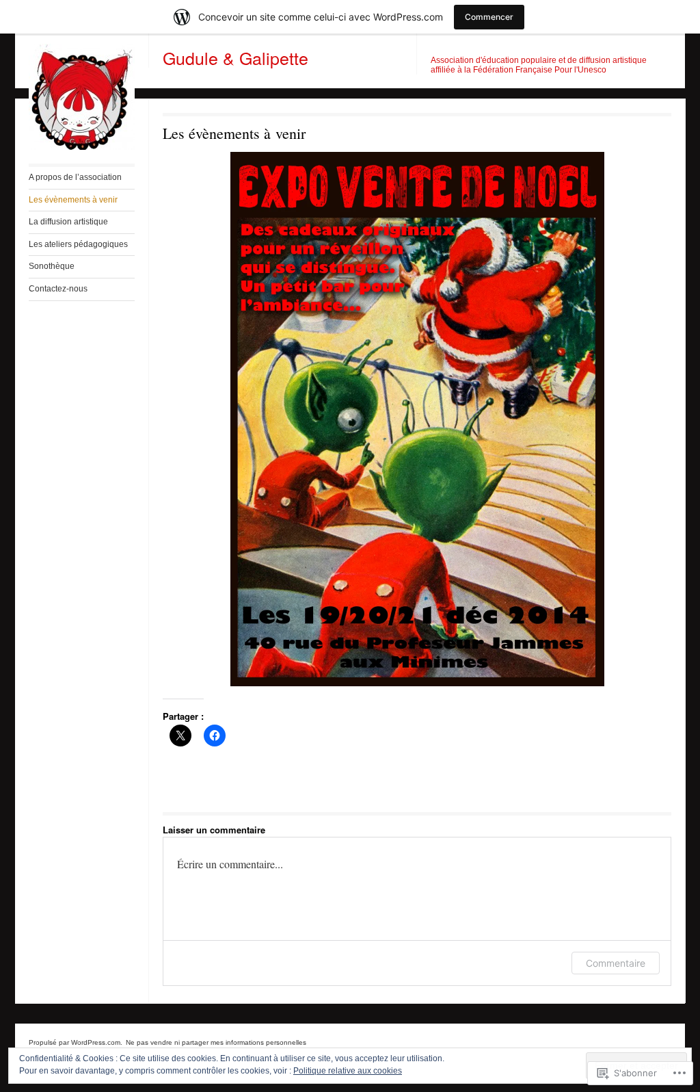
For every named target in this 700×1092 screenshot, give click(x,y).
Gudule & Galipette (235, 57)
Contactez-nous (58, 289)
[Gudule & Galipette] (82, 147)
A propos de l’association (75, 177)
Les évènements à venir (73, 200)
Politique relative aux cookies (347, 1071)
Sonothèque (52, 266)
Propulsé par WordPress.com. (75, 1042)
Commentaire (615, 963)
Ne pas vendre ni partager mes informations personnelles (216, 1042)
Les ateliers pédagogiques (78, 244)
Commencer (489, 17)
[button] (417, 419)
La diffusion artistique (68, 221)
